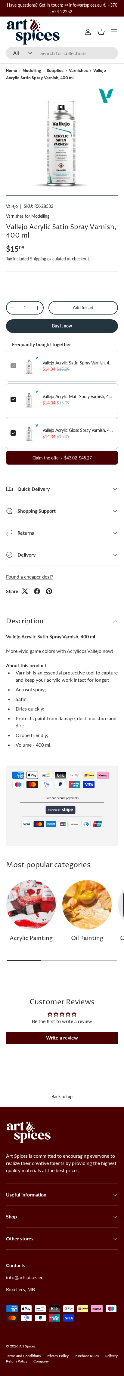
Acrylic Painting (31, 938)
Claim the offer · (62, 457)
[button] (101, 31)
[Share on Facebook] (37, 591)
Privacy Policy (58, 1355)
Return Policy (16, 1361)
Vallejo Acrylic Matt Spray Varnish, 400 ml (77, 396)
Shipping (38, 258)
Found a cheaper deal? (29, 576)
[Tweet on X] (25, 591)
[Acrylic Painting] (31, 904)
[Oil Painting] (87, 904)
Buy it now (62, 325)
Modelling (32, 70)
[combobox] (62, 53)
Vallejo (12, 206)
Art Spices (27, 1346)
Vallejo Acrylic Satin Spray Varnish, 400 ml (77, 362)
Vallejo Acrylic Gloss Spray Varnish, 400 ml (77, 430)
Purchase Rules (87, 1355)
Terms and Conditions (23, 1355)
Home (11, 70)
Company (41, 1361)
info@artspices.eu (25, 1277)
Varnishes (78, 70)
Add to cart (83, 307)
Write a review (62, 1037)
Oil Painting (87, 938)
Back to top (62, 1096)
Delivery (111, 1355)
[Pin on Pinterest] (49, 591)
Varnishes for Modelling (27, 216)
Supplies (55, 70)
